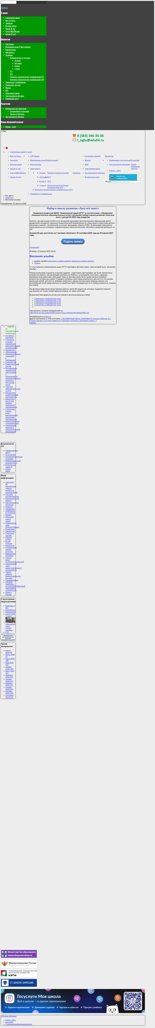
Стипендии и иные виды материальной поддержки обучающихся (11, 414)
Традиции (9, 23)
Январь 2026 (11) (9, 680)
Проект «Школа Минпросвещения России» (13, 575)
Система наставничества (12, 496)
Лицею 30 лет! (10, 34)
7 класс (17, 68)
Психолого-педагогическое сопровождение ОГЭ (27, 79)
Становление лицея (12, 17)
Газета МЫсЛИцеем (12, 31)
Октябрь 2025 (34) (9, 692)
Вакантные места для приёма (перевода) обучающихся (11, 403)
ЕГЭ (11, 71)
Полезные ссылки (9, 534)
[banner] (88, 144)
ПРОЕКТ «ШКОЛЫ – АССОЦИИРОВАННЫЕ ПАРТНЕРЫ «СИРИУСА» (15, 586)
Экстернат (18, 63)
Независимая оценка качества (11, 550)
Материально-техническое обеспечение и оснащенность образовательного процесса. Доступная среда (13, 376)
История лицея (10, 26)
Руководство (10, 362)
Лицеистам (5, 39)
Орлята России (8, 594)
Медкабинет (10, 612)
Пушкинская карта (12, 98)
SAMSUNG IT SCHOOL (10, 512)
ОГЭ (11, 74)
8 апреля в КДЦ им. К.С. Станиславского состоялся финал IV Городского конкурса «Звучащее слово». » (70, 320)
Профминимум (11, 580)
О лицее (4, 12)
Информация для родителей (15, 108)
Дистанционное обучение (14, 96)
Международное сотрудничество (12, 422)
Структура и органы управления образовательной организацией (12, 344)
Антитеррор (10, 455)
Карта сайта (10, 1020)
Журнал (8, 87)
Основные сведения (9, 337)
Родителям (5, 103)
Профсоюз (9, 509)
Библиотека (10, 610)
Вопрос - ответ (10, 126)
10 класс (18, 60)
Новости (47, 317)
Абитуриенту (9, 52)
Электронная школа (12, 93)
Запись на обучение (17, 114)
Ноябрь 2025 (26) (9, 688)
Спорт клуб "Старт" (10, 615)
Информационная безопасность (13, 462)
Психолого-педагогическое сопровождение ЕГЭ (27, 77)
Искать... (109, 182)
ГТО (7, 632)
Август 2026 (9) (8, 652)
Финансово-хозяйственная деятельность (11, 395)
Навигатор (9, 546)
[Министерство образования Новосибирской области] (19, 957)
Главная (4, 7)
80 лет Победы (8, 543)
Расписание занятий (12, 85)
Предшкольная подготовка (19, 111)
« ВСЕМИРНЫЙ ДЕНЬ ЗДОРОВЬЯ (76, 319)
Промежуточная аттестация (20, 57)
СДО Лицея (9, 44)
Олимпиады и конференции (15, 82)
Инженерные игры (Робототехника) (18, 47)
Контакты (9, 1022)
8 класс (17, 66)
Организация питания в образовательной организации (12, 429)
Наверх (33, 323)
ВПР (6, 90)
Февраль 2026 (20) (9, 676)
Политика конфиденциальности (18, 1024)
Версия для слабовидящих (122, 177)
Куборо (8, 515)
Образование (11, 352)
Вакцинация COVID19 (10, 555)
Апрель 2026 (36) (9, 668)
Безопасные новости (10, 466)
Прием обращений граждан (12, 121)
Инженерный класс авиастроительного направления (13, 567)
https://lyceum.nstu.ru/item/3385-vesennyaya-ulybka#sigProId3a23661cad (59, 313)
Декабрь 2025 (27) (9, 684)
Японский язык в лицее (9, 519)
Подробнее (34, 247)
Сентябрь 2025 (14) (9, 696)
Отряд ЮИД (8, 470)
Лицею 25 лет (10, 28)
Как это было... (10, 20)
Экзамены (9, 55)
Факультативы (10, 49)
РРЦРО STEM (8, 538)
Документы (10, 350)
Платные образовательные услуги (12, 389)
